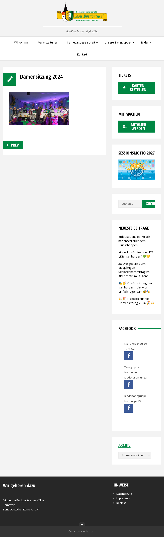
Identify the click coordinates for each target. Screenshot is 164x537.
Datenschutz (124, 493)
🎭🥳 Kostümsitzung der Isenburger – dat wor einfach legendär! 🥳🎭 (135, 287)
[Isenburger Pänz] (128, 408)
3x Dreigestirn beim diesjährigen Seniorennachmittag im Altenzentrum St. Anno (134, 270)
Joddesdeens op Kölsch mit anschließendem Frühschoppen (134, 241)
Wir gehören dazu (19, 485)
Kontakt (82, 54)
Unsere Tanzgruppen (118, 42)
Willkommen (22, 42)
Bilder (144, 42)
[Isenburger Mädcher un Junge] (128, 384)
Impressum (123, 498)
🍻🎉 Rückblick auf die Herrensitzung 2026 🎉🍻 (136, 301)
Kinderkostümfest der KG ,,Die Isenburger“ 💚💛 (135, 254)
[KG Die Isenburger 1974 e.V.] (128, 355)
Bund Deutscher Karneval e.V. (21, 509)
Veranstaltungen (48, 42)
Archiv (124, 445)
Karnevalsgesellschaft (81, 42)
